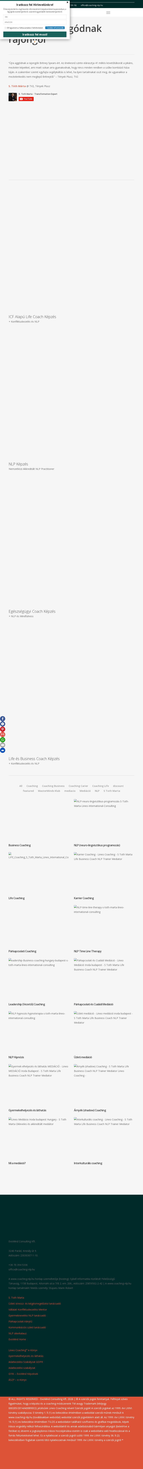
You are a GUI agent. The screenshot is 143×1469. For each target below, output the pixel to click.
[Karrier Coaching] (105, 877)
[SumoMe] (2, 750)
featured (28, 791)
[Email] (2, 745)
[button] (108, 12)
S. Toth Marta (16, 1297)
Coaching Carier (78, 786)
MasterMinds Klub (49, 791)
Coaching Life (100, 786)
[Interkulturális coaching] (105, 1142)
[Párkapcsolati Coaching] (39, 929)
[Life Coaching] (39, 877)
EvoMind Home (17, 1339)
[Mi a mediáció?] (39, 1142)
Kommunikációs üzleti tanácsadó (27, 1327)
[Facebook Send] (2, 724)
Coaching (32, 786)
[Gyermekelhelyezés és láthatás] (39, 1089)
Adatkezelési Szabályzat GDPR (26, 1362)
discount (118, 786)
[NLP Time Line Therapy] (105, 929)
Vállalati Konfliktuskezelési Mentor (28, 1309)
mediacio (70, 791)
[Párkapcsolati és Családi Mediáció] (105, 983)
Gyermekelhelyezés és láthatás (26, 1356)
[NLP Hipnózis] (39, 1036)
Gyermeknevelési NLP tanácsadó (27, 1315)
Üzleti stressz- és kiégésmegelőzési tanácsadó (35, 1303)
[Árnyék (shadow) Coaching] (105, 1089)
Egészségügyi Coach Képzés (32, 611)
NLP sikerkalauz (18, 1333)
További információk (55, 28)
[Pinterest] (2, 729)
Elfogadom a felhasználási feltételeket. (25, 27)
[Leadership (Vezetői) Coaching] (39, 983)
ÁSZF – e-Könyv (18, 1379)
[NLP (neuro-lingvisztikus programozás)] (105, 823)
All (20, 786)
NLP (97, 791)
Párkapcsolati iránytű (20, 1321)
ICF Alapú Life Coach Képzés (32, 316)
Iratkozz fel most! (34, 34)
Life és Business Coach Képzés (34, 758)
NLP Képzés (18, 463)
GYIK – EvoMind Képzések (23, 1373)
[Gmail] (2, 734)
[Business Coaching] (39, 823)
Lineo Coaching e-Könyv (23, 1350)
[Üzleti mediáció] (105, 1036)
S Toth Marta (112, 791)
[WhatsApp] (2, 739)
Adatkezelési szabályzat (22, 1368)
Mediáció (85, 791)
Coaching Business (53, 786)
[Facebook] (2, 718)
